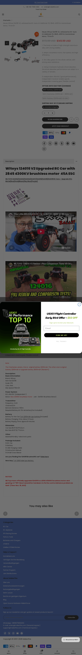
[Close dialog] (79, 304)
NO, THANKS (61, 341)
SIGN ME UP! (61, 335)
